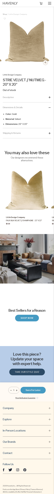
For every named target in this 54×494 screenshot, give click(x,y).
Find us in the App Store (11, 489)
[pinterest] (24, 469)
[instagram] (17, 469)
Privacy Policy (25, 489)
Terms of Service (36, 489)
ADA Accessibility (9, 492)
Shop (5, 14)
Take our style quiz (27, 372)
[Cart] (41, 3)
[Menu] (48, 3)
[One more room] (16, 390)
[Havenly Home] (10, 3)
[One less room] (11, 390)
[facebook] (3, 469)
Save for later (33, 390)
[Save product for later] (5, 20)
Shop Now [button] (27, 318)
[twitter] (10, 469)
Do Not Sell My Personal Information (28, 492)
